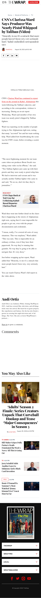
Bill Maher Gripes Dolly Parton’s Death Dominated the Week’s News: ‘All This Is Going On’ (12, 447)
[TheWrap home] (17, 2)
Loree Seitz (12, 432)
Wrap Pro (8, 554)
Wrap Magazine (11, 570)
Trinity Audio (22, 90)
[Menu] (4, 2)
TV (32, 15)
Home (10, 15)
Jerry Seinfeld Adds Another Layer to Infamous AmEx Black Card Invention (11, 467)
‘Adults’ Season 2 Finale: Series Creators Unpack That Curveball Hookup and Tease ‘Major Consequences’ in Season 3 (20, 417)
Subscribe (33, 2)
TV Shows (5, 440)
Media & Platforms (21, 15)
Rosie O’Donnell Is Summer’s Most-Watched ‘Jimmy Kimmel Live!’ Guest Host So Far (10, 488)
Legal (6, 562)
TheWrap (8, 546)
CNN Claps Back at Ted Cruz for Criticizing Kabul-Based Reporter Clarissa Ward (11, 200)
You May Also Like (16, 373)
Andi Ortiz (9, 49)
